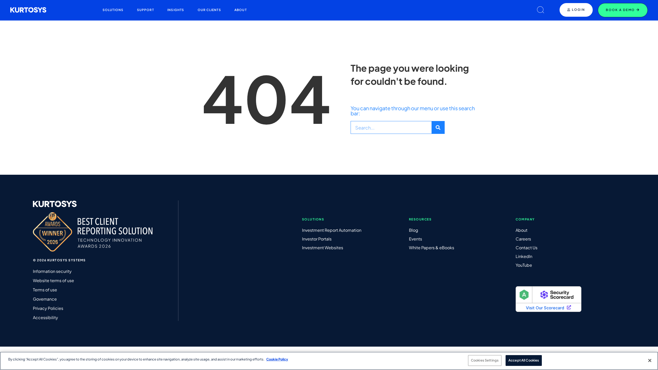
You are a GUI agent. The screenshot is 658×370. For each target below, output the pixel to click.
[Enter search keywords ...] (540, 10)
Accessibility (45, 317)
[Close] (649, 360)
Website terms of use (53, 280)
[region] (329, 361)
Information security (52, 271)
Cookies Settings (485, 360)
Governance (45, 299)
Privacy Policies (48, 308)
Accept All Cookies (523, 360)
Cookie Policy (277, 359)
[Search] (438, 127)
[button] (113, 10)
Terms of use (45, 289)
